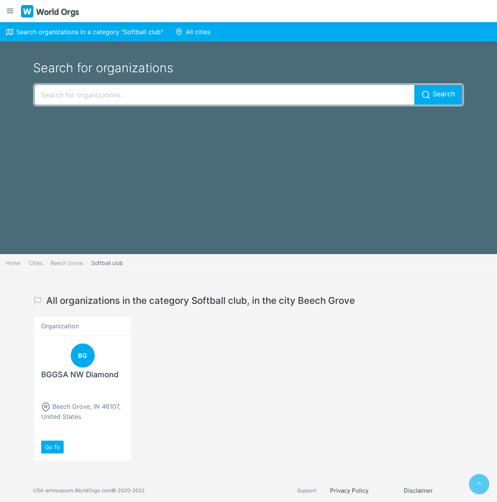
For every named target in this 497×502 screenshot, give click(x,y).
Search (443, 94)
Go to (52, 447)
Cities (36, 263)
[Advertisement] (248, 168)
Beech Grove (66, 263)
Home (13, 263)
